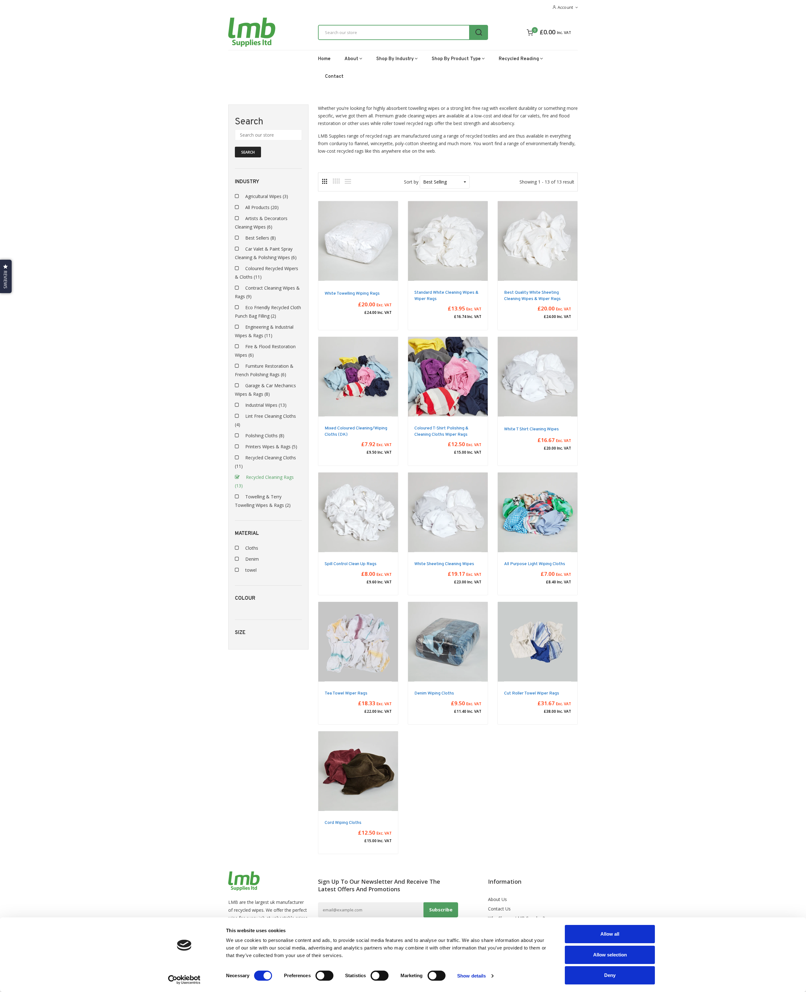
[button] (6, 276)
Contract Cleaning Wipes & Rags (267, 292)
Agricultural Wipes (266, 196)
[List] (348, 181)
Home (324, 59)
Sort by (411, 182)
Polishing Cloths (264, 436)
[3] (324, 181)
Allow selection (610, 954)
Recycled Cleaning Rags (264, 481)
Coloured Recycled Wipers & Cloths (266, 272)
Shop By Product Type (456, 59)
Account (564, 7)
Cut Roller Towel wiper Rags (531, 693)
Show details (471, 975)
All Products (262, 207)
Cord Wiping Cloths (343, 822)
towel (251, 570)
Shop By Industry (395, 59)
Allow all (609, 934)
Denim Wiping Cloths (434, 693)
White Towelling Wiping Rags (352, 293)
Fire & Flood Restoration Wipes (265, 350)
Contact (334, 77)
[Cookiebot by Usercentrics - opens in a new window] (184, 979)
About (351, 59)
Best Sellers (260, 238)
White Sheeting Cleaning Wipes (444, 564)
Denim (252, 559)
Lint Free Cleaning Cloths (265, 420)
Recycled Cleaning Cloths (265, 462)
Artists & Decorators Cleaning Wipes (261, 222)
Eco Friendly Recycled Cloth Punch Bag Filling (268, 311)
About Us (497, 899)
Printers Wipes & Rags (271, 447)
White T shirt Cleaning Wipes (531, 429)
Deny (610, 975)
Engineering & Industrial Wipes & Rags (264, 331)
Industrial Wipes (266, 405)
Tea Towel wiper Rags (346, 693)
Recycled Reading (519, 59)
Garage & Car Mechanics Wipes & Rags (265, 390)
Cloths (251, 548)
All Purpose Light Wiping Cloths (534, 564)
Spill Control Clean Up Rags (351, 564)
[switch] (324, 976)
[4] (336, 181)
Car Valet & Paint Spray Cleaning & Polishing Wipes (266, 253)
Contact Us (499, 909)
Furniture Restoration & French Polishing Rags (264, 370)
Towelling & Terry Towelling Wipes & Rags (263, 501)
